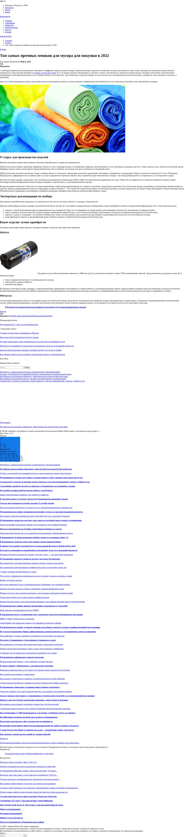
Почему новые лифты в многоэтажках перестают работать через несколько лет (34, 792)
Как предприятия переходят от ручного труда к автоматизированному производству (36, 508)
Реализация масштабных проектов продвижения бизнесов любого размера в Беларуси (39, 726)
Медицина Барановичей (11, 813)
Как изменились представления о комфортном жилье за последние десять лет (33, 567)
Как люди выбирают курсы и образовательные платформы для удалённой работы (35, 584)
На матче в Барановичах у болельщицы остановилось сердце (28, 640)
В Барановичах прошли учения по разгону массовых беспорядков (30, 559)
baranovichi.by (6, 36)
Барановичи (5, 16)
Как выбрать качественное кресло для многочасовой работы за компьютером (33, 379)
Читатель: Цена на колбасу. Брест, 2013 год (18, 762)
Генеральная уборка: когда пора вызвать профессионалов (24, 597)
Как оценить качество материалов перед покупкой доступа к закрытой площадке (35, 516)
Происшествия (11, 27)
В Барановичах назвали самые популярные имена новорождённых (30, 542)
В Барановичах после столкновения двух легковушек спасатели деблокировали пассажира (41, 614)
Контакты (9, 8)
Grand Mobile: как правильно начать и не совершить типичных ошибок (30, 623)
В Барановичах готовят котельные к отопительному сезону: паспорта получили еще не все (41, 478)
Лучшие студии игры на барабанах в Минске (19, 333)
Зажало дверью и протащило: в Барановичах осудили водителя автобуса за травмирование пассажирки (47, 696)
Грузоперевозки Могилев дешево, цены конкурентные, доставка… (29, 771)
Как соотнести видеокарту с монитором (17, 674)
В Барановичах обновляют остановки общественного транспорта (30, 687)
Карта (7, 12)
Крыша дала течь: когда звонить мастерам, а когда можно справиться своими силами (36, 593)
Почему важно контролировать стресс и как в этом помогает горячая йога (32, 649)
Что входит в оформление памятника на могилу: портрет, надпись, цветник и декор (36, 576)
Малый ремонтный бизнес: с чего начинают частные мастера (26, 661)
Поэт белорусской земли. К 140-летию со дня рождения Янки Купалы (31, 805)
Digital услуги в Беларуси (11, 818)
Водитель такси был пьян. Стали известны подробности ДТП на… (29, 775)
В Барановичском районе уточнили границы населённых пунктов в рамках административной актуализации (50, 627)
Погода (8, 30)
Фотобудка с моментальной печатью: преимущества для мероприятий (30, 372)
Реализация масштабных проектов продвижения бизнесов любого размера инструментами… (40, 743)
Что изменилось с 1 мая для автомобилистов (19, 324)
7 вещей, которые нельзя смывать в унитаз (18, 572)
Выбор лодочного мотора (11, 580)
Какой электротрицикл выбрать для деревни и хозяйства (24, 495)
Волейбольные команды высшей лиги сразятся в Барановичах (29, 717)
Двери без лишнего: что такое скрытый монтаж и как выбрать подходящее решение (36, 691)
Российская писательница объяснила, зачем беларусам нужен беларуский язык (34, 376)
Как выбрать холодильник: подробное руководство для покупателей (29, 704)
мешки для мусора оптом (45, 73)
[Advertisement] (75, 401)
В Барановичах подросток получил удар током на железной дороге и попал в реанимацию (41, 520)
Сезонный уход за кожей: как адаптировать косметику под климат (28, 653)
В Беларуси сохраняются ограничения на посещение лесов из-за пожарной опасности (38, 550)
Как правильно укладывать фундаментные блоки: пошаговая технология (31, 644)
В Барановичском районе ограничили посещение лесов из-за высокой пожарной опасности (41, 512)
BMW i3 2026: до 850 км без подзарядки (17, 619)
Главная (8, 21)
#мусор (3, 311)
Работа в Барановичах (10, 809)
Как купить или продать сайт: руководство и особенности (26, 721)
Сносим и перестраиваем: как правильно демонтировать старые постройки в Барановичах (39, 788)
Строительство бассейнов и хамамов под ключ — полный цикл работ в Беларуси (37, 730)
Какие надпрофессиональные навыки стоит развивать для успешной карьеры (33, 525)
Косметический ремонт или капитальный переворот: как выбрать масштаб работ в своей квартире (42, 602)
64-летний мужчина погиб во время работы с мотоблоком (26, 490)
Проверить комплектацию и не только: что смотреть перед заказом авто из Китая (35, 670)
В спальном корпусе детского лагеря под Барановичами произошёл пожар (34, 499)
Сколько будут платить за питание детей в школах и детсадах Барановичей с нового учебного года (42, 381)
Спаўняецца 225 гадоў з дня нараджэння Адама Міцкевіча (26, 801)
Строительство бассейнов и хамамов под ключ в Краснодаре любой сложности (34, 683)
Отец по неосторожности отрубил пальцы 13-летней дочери (27, 503)
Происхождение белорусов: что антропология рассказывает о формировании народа (36, 533)
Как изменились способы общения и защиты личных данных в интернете (32, 563)
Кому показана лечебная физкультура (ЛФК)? (19, 610)
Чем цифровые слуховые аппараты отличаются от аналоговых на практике (32, 636)
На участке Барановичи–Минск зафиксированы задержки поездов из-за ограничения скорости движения (48, 632)
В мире (8, 32)
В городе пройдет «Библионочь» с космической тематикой (26, 666)
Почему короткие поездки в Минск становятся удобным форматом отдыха (32, 589)
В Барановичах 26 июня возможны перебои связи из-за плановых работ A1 (34, 537)
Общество (9, 25)
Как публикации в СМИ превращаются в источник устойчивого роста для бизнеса (38, 713)
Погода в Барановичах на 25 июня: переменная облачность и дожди (31, 529)
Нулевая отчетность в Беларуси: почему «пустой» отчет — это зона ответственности (36, 555)
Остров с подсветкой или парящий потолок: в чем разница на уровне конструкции (35, 374)
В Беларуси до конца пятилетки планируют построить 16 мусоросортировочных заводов (45, 307)
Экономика (10, 23)
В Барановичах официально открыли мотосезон (22, 657)
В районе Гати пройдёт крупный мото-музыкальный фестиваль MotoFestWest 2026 (37, 546)
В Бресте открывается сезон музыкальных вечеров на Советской (28, 766)
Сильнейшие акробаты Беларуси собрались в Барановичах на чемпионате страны (37, 486)
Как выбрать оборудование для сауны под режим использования (28, 784)
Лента (7, 10)
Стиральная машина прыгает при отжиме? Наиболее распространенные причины (35, 709)
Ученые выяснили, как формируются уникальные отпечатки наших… (30, 779)
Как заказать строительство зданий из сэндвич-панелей (25, 734)
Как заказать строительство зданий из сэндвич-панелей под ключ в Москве (32, 679)
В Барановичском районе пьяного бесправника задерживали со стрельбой (33, 606)
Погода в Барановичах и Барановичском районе (22, 822)
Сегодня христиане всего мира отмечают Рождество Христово (28, 796)
